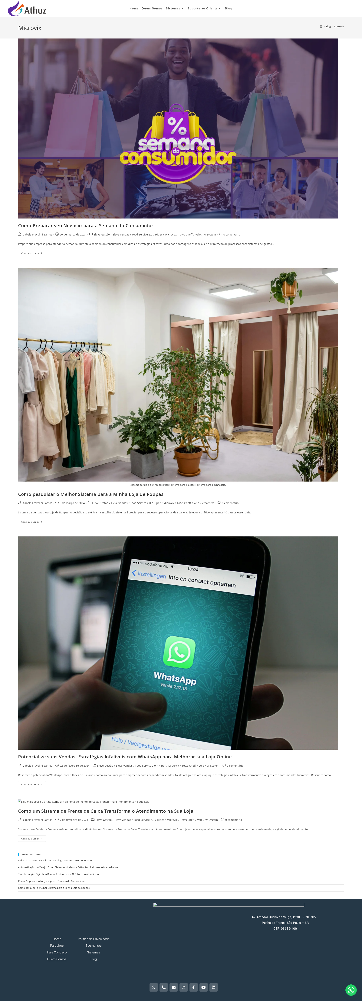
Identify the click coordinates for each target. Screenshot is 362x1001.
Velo (198, 234)
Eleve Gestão (102, 234)
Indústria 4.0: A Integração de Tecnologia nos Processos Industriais (55, 860)
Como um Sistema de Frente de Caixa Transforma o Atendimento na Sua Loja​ (105, 811)
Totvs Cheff (185, 234)
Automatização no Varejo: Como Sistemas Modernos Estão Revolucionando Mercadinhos (68, 867)
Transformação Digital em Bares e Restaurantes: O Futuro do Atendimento (59, 874)
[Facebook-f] (193, 987)
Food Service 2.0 (142, 234)
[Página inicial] (321, 26)
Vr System (209, 234)
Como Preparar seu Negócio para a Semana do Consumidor (85, 225)
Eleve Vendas (121, 234)
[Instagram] (183, 987)
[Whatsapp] (154, 987)
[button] (351, 990)
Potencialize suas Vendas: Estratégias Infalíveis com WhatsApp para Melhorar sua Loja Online (125, 756)
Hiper (158, 234)
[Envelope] (173, 987)
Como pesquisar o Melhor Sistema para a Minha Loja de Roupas (90, 494)
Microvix (339, 26)
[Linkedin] (213, 987)
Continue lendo (33, 252)
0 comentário (231, 234)
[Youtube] (203, 987)
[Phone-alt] (164, 987)
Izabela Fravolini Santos (37, 234)
